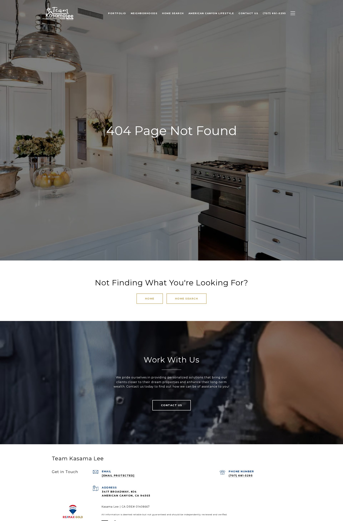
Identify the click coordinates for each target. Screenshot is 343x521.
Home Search (186, 298)
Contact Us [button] (171, 405)
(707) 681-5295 (241, 475)
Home (149, 298)
